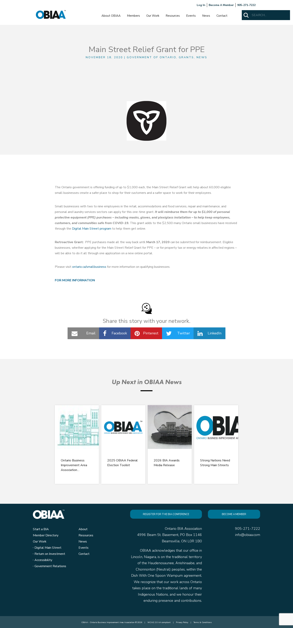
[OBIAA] (51, 14)
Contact (221, 16)
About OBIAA (111, 16)
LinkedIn (214, 333)
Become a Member (234, 514)
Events (191, 16)
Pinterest (150, 333)
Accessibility (43, 560)
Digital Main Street (47, 547)
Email (90, 333)
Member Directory (45, 535)
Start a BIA (41, 529)
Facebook (119, 333)
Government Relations (50, 566)
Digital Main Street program (91, 228)
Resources (173, 16)
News (206, 16)
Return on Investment (49, 554)
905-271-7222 (246, 5)
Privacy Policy (182, 622)
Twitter (183, 333)
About (83, 529)
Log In (201, 5)
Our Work (152, 16)
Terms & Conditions (203, 622)
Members (133, 16)
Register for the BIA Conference (166, 514)
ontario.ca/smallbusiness (89, 267)
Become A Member (221, 5)
